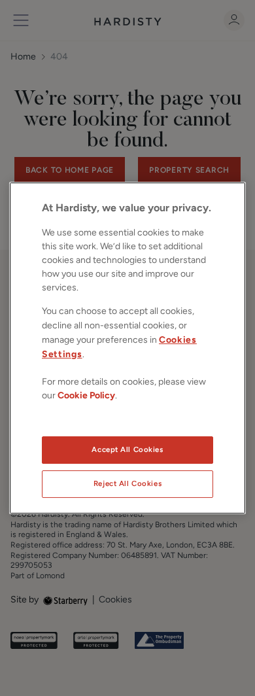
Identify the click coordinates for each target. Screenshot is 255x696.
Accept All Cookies (127, 449)
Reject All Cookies (128, 483)
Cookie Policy (86, 395)
